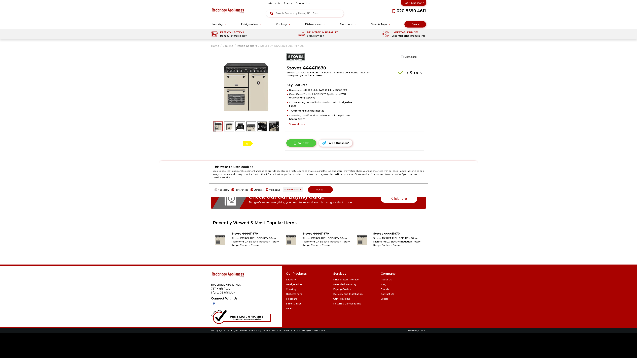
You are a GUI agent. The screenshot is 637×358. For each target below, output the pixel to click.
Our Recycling (341, 298)
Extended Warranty (344, 284)
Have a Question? (338, 143)
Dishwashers (313, 24)
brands (287, 3)
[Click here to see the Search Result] (271, 13)
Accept (320, 189)
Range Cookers (247, 45)
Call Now (303, 143)
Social (384, 298)
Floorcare (346, 24)
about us (274, 3)
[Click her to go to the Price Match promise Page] (241, 316)
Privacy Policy (255, 330)
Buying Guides (342, 289)
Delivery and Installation (348, 294)
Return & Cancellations (347, 303)
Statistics (258, 189)
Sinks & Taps (379, 24)
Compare (410, 56)
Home (215, 45)
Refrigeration (249, 24)
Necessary (223, 189)
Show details (291, 189)
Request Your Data (291, 330)
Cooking (281, 24)
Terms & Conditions (272, 330)
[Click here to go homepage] (228, 8)
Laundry (217, 24)
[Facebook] (214, 304)
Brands (385, 289)
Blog (383, 284)
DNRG (423, 330)
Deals (415, 24)
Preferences (241, 189)
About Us (386, 279)
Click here (399, 199)
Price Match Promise (346, 279)
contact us (303, 3)
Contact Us (387, 294)
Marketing (274, 189)
